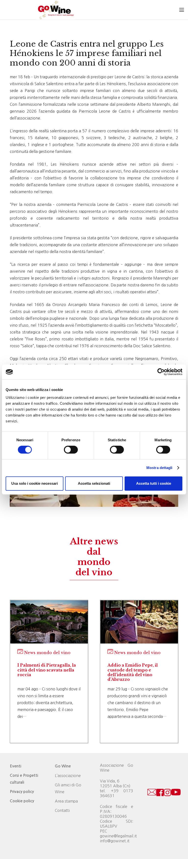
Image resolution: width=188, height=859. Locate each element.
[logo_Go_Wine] (55, 10)
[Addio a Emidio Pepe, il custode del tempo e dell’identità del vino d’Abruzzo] (139, 622)
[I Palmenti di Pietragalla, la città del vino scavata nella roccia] (49, 622)
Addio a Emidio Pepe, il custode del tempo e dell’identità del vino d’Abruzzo (132, 672)
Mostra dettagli (159, 468)
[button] (181, 9)
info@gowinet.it (114, 841)
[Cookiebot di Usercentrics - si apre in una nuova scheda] (161, 372)
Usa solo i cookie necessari (34, 483)
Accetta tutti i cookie (153, 483)
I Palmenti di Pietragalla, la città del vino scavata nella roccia (46, 670)
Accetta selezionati (94, 483)
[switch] (71, 450)
